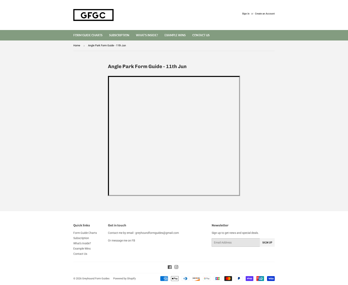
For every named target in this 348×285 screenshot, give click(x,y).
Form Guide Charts (88, 35)
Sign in (246, 13)
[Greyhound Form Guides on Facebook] (170, 267)
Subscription (119, 35)
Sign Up (267, 242)
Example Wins (175, 35)
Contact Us (201, 35)
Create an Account (265, 13)
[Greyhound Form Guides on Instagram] (176, 267)
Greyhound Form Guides (96, 278)
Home (76, 45)
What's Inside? (147, 35)
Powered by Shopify (124, 278)
